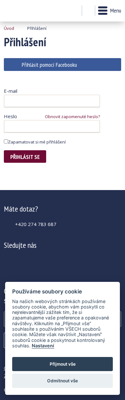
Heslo (10, 116)
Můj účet (75, 11)
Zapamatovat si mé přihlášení (37, 142)
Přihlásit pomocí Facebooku (49, 64)
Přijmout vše (63, 364)
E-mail (10, 91)
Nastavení (43, 345)
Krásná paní (21, 11)
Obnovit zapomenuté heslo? (72, 116)
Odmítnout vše (62, 380)
